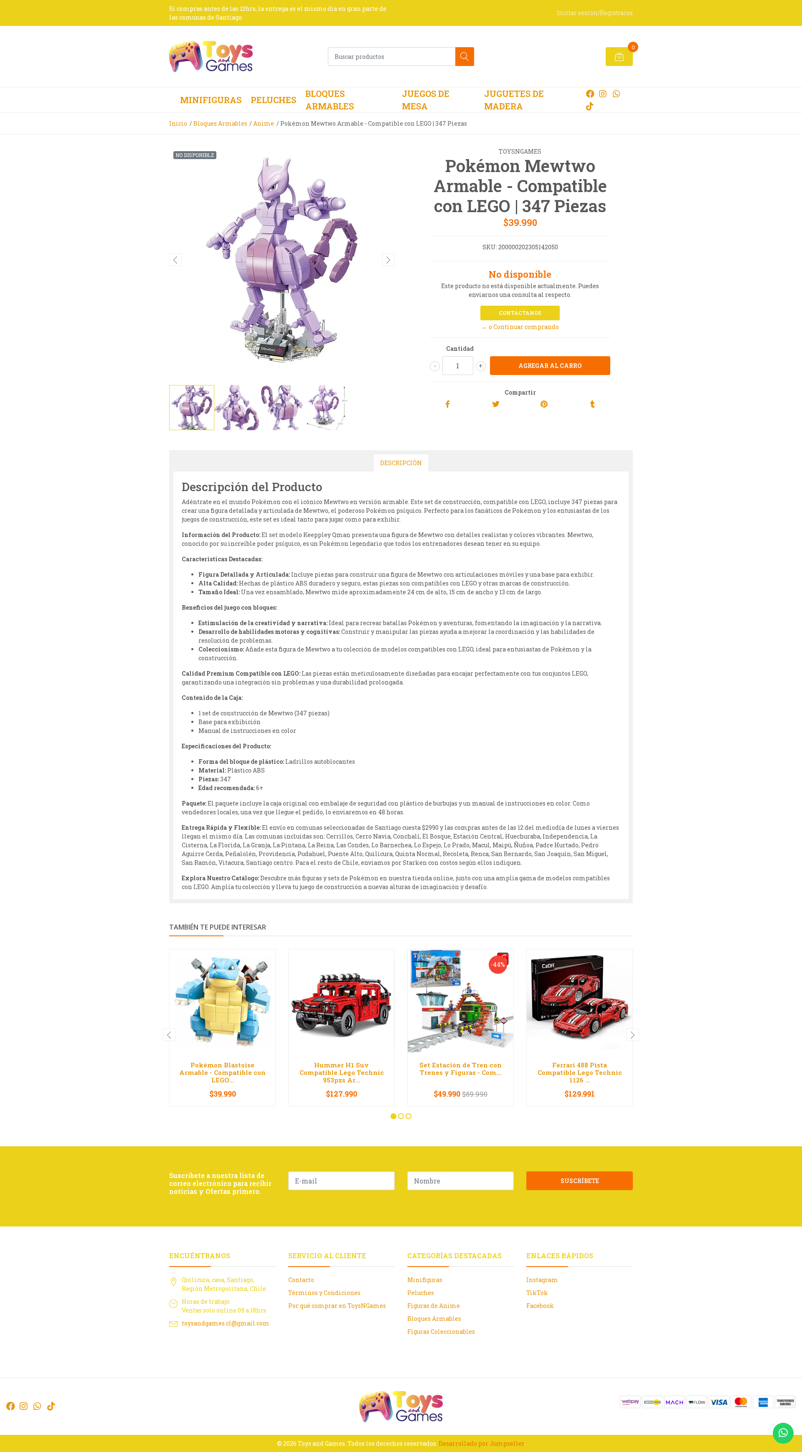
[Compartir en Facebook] (447, 404)
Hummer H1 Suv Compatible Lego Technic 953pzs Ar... (341, 1072)
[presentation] (175, 259)
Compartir (520, 392)
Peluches (273, 99)
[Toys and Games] (211, 56)
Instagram (542, 1280)
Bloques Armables (329, 99)
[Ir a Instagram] (603, 93)
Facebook (540, 1306)
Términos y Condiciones (324, 1293)
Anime (263, 123)
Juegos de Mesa (425, 99)
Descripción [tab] (401, 463)
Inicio (178, 123)
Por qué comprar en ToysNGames (337, 1306)
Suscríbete (580, 1181)
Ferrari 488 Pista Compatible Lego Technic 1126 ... (580, 1072)
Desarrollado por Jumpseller (481, 1443)
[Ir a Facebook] (590, 93)
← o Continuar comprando (520, 327)
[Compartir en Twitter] (496, 404)
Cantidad (460, 348)
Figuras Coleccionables (441, 1331)
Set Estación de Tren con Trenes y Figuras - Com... (460, 1069)
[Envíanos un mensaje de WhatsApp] (783, 1433)
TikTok (537, 1293)
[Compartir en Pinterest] (544, 404)
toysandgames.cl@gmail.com (225, 1323)
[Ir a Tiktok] (590, 106)
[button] (393, 1116)
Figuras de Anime (433, 1306)
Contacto (301, 1280)
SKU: (489, 247)
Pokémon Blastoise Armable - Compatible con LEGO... (222, 1072)
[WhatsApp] (616, 93)
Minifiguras (210, 99)
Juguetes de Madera (514, 99)
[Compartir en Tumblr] (592, 404)
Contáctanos (520, 312)
